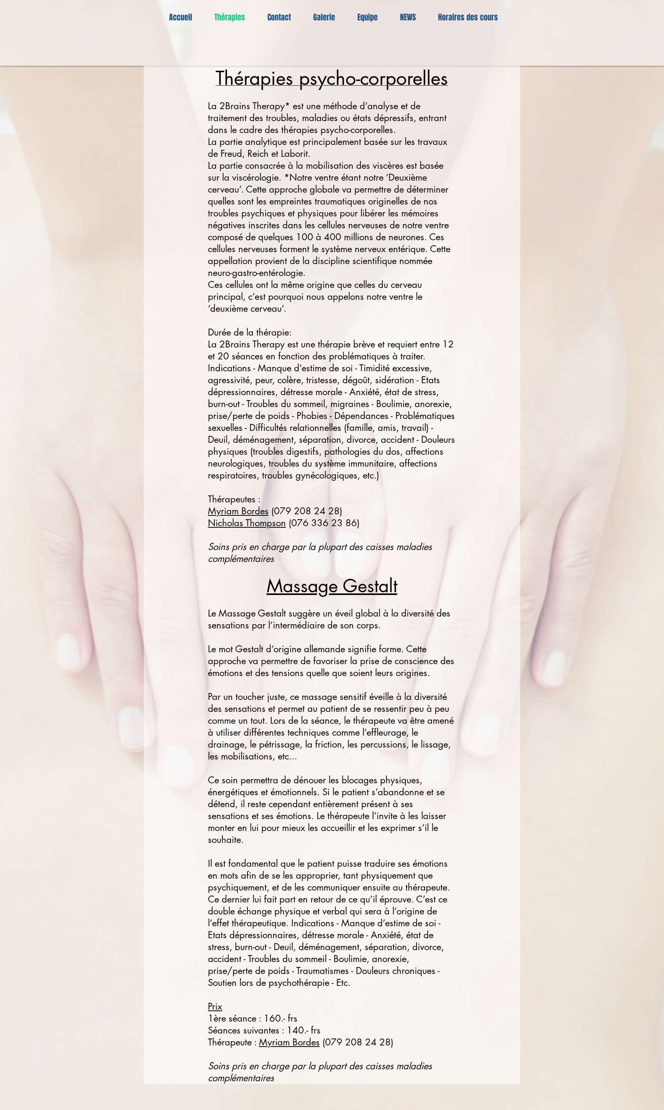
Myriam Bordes (238, 511)
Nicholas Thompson (247, 523)
